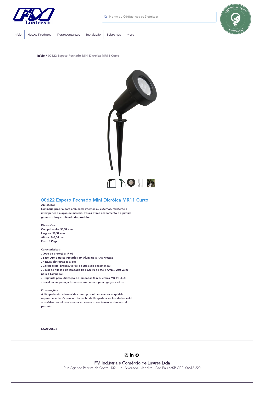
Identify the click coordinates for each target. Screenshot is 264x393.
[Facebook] (137, 355)
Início (41, 55)
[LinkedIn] (131, 355)
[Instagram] (126, 355)
